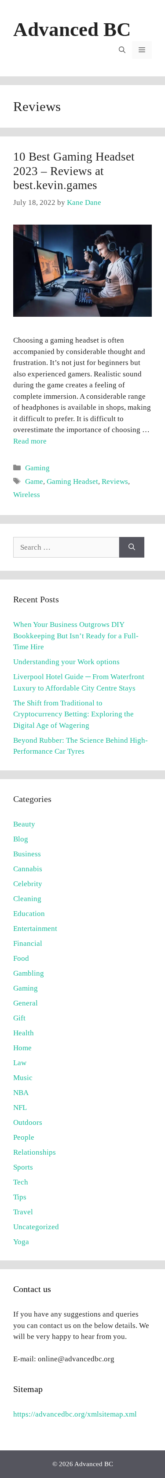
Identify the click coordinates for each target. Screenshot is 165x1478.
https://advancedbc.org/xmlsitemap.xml (75, 1414)
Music (23, 1078)
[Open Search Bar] (122, 50)
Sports (23, 1167)
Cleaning (27, 899)
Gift (19, 1018)
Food (21, 958)
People (23, 1137)
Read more (30, 441)
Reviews (115, 481)
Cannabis (27, 869)
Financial (27, 943)
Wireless (26, 494)
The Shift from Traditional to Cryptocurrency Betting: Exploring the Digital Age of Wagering (73, 714)
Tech (20, 1182)
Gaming (37, 468)
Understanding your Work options (66, 662)
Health (23, 1033)
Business (27, 854)
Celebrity (27, 884)
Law (19, 1063)
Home (22, 1048)
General (25, 1003)
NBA (21, 1092)
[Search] (131, 547)
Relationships (34, 1152)
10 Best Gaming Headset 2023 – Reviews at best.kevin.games (74, 171)
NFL (20, 1107)
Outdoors (27, 1122)
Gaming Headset (72, 481)
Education (29, 913)
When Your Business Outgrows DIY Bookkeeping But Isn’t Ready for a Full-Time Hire (76, 635)
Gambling (28, 973)
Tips (19, 1197)
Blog (20, 839)
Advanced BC (72, 29)
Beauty (24, 824)
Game (34, 481)
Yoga (21, 1242)
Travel (23, 1212)
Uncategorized (36, 1227)
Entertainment (35, 928)
